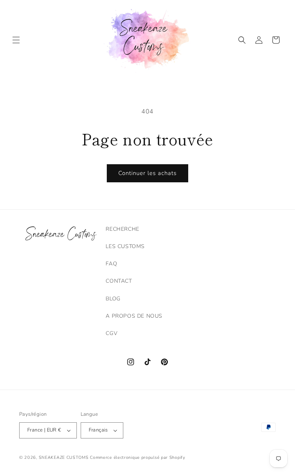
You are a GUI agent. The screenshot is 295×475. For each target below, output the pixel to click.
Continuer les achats (147, 173)
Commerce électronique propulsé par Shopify (137, 457)
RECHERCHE (122, 229)
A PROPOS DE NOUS (134, 316)
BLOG (113, 298)
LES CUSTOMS (125, 246)
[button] (16, 40)
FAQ (111, 263)
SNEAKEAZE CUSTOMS (64, 457)
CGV (111, 333)
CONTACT (119, 281)
